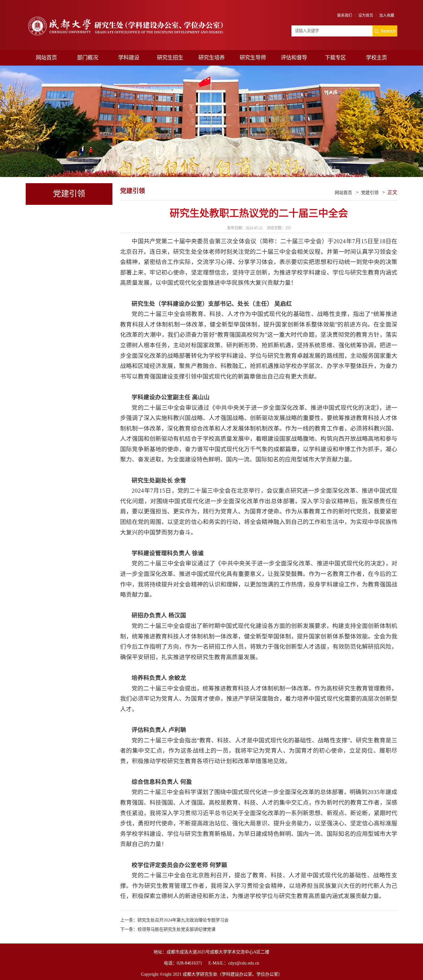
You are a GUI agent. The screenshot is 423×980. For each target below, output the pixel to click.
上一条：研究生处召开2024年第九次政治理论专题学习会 (174, 920)
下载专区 (335, 58)
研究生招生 (170, 58)
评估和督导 (294, 58)
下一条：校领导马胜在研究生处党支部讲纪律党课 (168, 929)
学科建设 (128, 58)
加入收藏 (386, 15)
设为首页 (365, 15)
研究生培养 (211, 58)
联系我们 (344, 15)
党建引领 (369, 192)
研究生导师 (253, 58)
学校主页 (376, 58)
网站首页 (46, 58)
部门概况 (87, 58)
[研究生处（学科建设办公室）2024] (130, 17)
